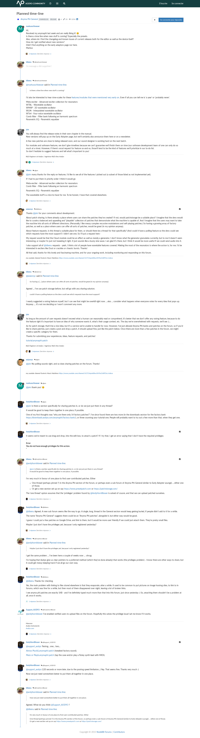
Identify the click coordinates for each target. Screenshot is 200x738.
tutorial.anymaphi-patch (37, 341)
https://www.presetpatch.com (77, 489)
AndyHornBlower (33, 402)
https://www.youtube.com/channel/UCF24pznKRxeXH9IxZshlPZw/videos (86, 258)
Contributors (119, 732)
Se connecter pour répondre (171, 20)
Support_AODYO (33, 610)
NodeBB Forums (104, 732)
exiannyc (29, 209)
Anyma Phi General (29, 19)
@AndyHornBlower (40, 459)
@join (36, 170)
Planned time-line (58, 85)
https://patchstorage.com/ (106, 489)
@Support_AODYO (48, 642)
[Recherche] (64, 3)
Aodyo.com (30, 628)
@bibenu (39, 209)
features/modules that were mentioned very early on (95, 98)
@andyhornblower (34, 463)
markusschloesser (33, 26)
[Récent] (50, 3)
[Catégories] (57, 3)
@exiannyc (37, 272)
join (27, 130)
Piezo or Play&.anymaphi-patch (40, 655)
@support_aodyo (33, 646)
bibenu (28, 62)
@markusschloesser (40, 62)
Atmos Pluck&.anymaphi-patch (40, 651)
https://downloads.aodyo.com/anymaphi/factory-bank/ (51, 418)
